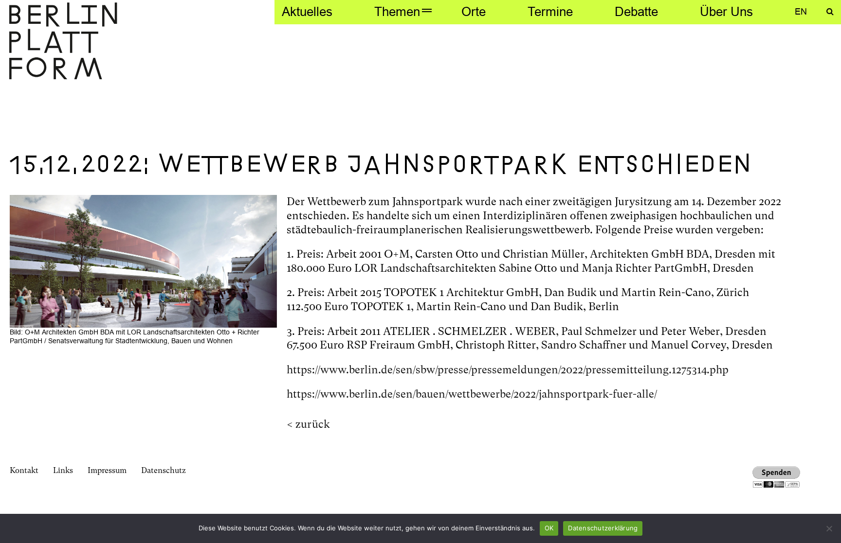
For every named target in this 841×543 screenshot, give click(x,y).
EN (801, 11)
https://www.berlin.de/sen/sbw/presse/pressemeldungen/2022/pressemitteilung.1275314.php (508, 370)
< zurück (308, 424)
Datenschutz (163, 470)
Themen (397, 11)
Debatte (636, 11)
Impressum (107, 470)
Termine (550, 11)
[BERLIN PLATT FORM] (63, 42)
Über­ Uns (726, 11)
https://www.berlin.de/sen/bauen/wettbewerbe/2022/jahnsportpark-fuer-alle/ (472, 394)
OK (549, 528)
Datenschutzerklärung (603, 528)
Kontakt (24, 470)
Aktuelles (307, 11)
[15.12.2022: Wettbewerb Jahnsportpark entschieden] (143, 260)
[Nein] (829, 528)
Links (63, 470)
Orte (473, 11)
